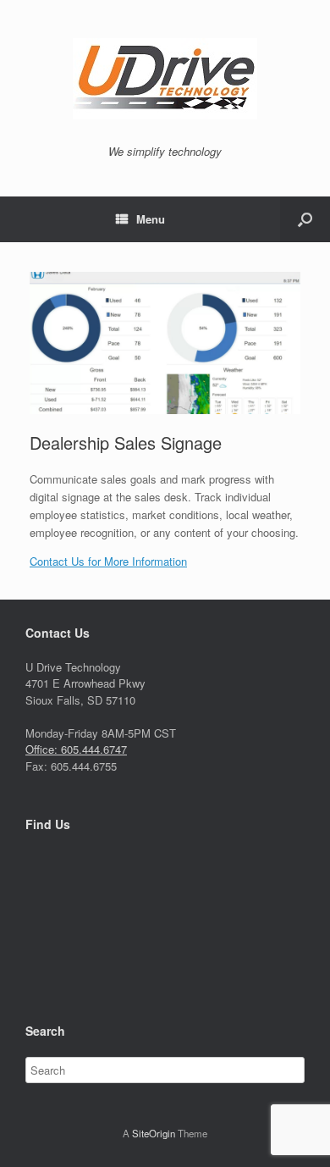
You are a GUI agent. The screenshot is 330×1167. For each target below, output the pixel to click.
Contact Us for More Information (108, 561)
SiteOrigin (153, 1133)
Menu (150, 219)
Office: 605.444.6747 (76, 749)
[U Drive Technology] (165, 78)
